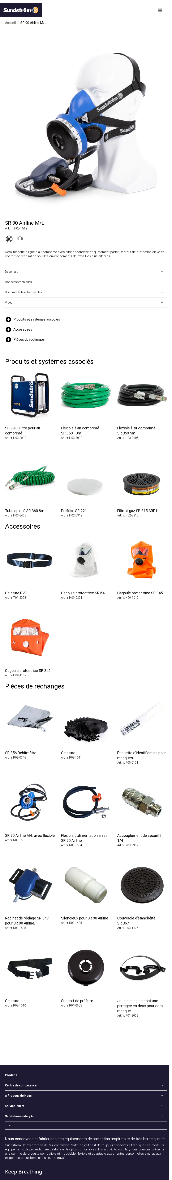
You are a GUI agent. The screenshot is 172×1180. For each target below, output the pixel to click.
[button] (86, 319)
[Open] (86, 1125)
